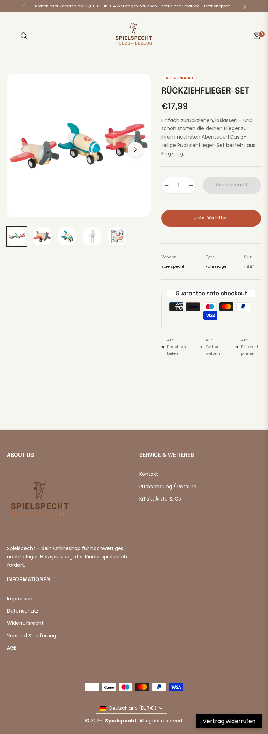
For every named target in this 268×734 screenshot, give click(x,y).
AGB (12, 647)
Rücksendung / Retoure (167, 486)
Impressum (21, 598)
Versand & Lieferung (31, 635)
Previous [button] (22, 149)
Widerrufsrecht (25, 623)
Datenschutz (22, 610)
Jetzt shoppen (217, 6)
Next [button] (135, 149)
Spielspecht (121, 720)
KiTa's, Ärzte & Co (160, 498)
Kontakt (148, 473)
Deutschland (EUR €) (132, 708)
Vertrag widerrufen (229, 721)
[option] (79, 145)
